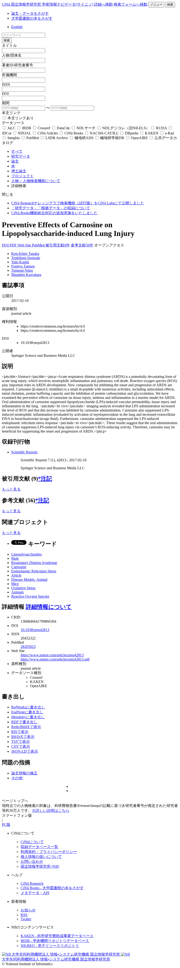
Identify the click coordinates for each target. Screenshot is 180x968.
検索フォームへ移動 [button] (130, 4)
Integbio (14, 138)
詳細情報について (49, 607)
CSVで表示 (20, 746)
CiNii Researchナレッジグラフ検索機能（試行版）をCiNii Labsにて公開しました (77, 203)
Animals (17, 592)
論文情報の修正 (24, 773)
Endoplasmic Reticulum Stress (33, 571)
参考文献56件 (82, 245)
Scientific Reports (24, 452)
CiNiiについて (32, 842)
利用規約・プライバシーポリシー (49, 852)
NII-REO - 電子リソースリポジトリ (50, 946)
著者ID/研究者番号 (17, 65)
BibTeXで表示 (22, 737)
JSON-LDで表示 (24, 751)
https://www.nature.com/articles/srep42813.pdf (55, 659)
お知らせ (28, 910)
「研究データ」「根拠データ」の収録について (50, 208)
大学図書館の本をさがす (31, 18)
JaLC (11, 128)
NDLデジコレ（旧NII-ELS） (125, 128)
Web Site (25, 245)
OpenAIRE (139, 138)
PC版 (6, 825)
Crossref (44, 128)
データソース (13, 123)
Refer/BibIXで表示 (26, 727)
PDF (14, 245)
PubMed (32, 138)
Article (16, 575)
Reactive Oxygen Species (30, 596)
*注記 (45, 479)
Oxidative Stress (23, 588)
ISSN (6, 85)
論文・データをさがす (30, 13)
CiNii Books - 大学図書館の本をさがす (52, 888)
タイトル (9, 45)
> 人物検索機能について (40, 181)
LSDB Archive (57, 138)
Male (15, 558)
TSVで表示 (20, 742)
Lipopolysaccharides (26, 554)
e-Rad (169, 133)
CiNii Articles (48, 133)
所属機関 (9, 75)
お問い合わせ (32, 861)
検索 (170, 4)
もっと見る (11, 489)
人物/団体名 (12, 55)
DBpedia (131, 133)
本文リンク (11, 113)
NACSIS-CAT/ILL (104, 133)
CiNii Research (32, 883)
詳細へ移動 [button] (103, 4)
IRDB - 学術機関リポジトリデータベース (55, 941)
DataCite (63, 128)
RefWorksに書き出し (28, 707)
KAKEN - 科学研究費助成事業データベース (57, 936)
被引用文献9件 (57, 245)
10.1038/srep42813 (35, 630)
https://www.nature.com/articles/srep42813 (52, 655)
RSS (24, 915)
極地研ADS (84, 138)
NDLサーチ (86, 128)
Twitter (26, 919)
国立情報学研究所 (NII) (40, 866)
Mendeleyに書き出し (28, 717)
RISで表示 (19, 732)
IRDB (26, 128)
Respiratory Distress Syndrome (34, 563)
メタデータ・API (35, 893)
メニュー (156, 4)
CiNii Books (74, 133)
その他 (16, 778)
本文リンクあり (20, 118)
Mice (15, 584)
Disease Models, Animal (29, 580)
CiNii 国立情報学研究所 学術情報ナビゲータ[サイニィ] (47, 4)
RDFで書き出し (24, 722)
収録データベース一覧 (39, 847)
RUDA (161, 128)
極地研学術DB (112, 138)
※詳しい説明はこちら (50, 811)
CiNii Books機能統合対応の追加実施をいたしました (54, 213)
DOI (5, 94)
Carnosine (18, 567)
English (16, 27)
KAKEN (151, 133)
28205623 (28, 647)
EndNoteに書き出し (27, 712)
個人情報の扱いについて (41, 857)
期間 (5, 103)
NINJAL (24, 133)
